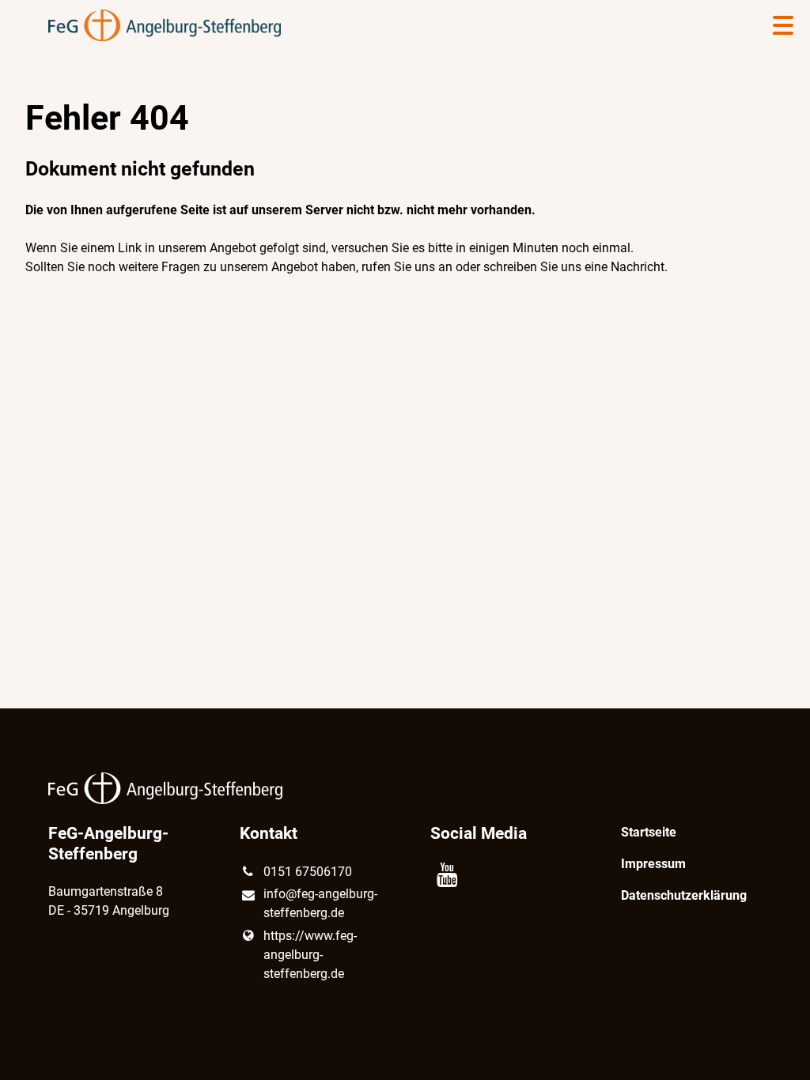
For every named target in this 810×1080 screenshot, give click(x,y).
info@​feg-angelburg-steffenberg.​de (320, 903)
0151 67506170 (307, 871)
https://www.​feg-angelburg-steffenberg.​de (310, 954)
